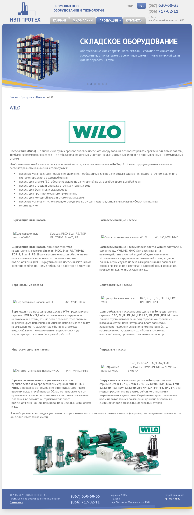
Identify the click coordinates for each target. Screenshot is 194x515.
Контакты (134, 20)
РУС (141, 6)
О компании (83, 20)
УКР (130, 6)
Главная (59, 20)
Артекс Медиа (172, 498)
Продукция (108, 20)
